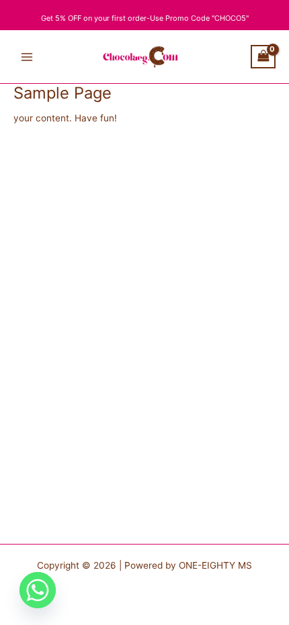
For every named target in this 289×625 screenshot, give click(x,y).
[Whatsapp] (37, 590)
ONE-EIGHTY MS (215, 565)
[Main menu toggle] (26, 57)
